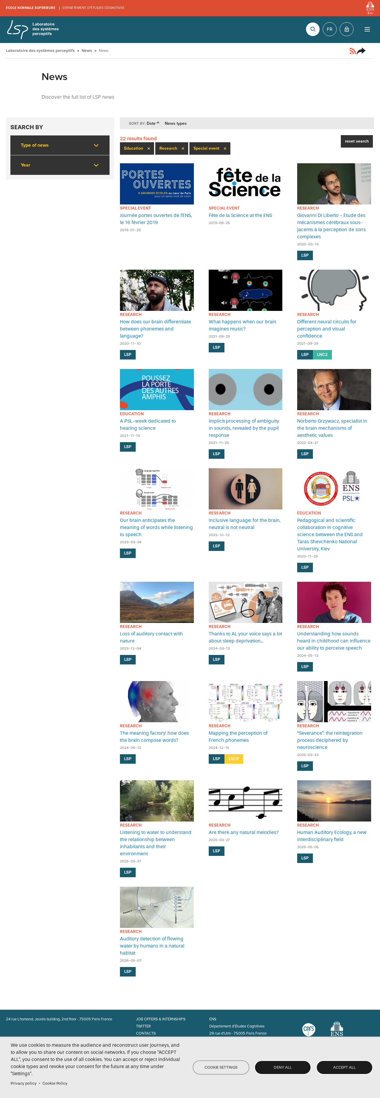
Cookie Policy (54, 1083)
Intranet (347, 29)
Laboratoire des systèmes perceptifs (32, 29)
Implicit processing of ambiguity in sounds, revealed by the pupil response (244, 428)
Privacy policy (24, 1083)
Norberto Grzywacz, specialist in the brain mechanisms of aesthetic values (332, 428)
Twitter (143, 1026)
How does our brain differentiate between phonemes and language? (155, 329)
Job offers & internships (161, 1019)
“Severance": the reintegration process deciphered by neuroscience (329, 740)
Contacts (146, 1033)
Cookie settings (221, 1067)
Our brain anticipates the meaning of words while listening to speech (156, 527)
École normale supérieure (30, 8)
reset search (357, 141)
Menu (367, 29)
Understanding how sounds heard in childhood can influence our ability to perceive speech (333, 641)
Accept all (344, 1067)
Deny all (283, 1067)
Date (153, 123)
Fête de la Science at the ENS (240, 215)
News (87, 50)
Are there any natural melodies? (244, 832)
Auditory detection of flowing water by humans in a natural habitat (152, 946)
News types (176, 123)
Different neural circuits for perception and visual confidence (326, 329)
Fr (329, 29)
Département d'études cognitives (93, 8)
